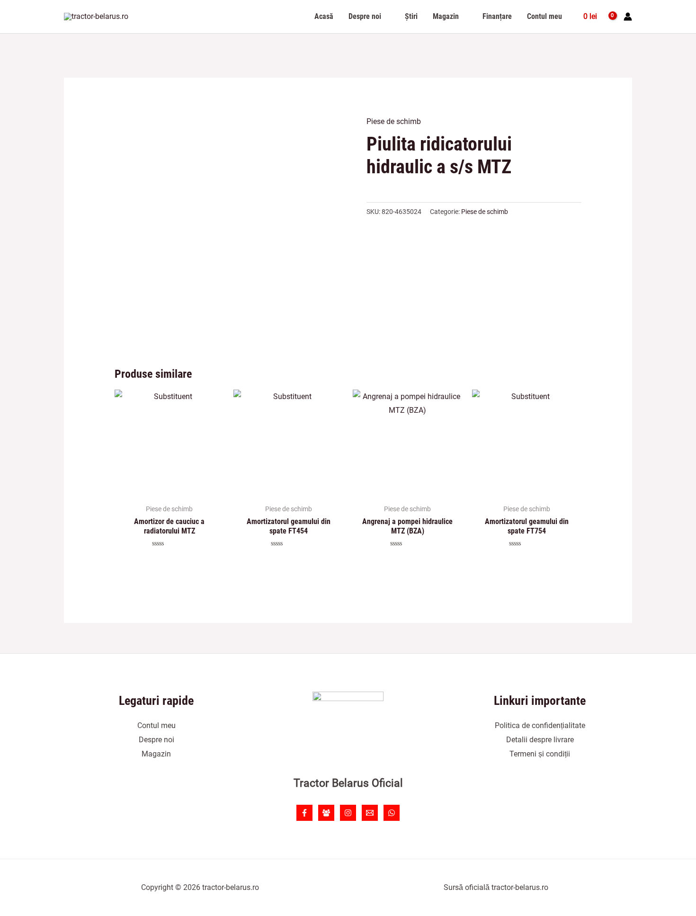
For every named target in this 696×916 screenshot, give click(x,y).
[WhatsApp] (392, 813)
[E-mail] (370, 813)
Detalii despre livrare (540, 739)
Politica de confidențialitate (540, 725)
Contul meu (156, 725)
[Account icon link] (628, 16)
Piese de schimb (393, 121)
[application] (385, 16)
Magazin (156, 753)
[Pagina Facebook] (304, 813)
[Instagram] (348, 813)
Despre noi (156, 739)
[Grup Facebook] (326, 813)
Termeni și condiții (539, 753)
